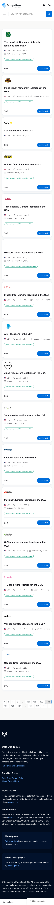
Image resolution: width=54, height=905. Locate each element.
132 (34, 702)
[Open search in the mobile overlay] (30, 14)
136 (12, 706)
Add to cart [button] (43, 68)
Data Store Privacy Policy (13, 778)
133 (41, 702)
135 (6, 706)
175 (44, 706)
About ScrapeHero (10, 781)
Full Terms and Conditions (13, 766)
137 (19, 706)
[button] (4, 14)
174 (37, 706)
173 (31, 706)
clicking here (13, 865)
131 (28, 702)
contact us (13, 802)
